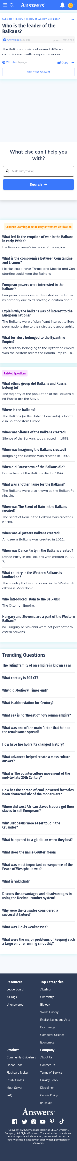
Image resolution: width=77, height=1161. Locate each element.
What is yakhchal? (16, 881)
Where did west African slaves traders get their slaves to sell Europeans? (38, 808)
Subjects (7, 18)
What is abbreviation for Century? (28, 703)
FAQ (9, 1095)
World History (49, 1012)
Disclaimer (47, 1088)
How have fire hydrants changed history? (33, 744)
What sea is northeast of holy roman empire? (36, 715)
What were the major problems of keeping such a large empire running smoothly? (38, 941)
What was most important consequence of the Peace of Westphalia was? (37, 867)
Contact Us (47, 1065)
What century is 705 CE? (20, 678)
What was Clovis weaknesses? (25, 927)
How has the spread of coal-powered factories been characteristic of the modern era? (38, 792)
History (19, 18)
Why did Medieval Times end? (25, 690)
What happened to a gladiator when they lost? (37, 840)
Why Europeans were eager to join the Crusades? (31, 825)
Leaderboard (15, 989)
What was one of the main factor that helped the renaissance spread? (36, 730)
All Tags (12, 997)
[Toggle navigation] (5, 5)
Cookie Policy (49, 1095)
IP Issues (46, 1103)
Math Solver (14, 1088)
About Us (46, 1057)
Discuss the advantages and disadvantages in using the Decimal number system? (37, 896)
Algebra (45, 989)
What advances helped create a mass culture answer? (36, 759)
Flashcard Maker (17, 1072)
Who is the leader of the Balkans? (28, 29)
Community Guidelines (21, 1057)
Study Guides (15, 1080)
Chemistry (47, 997)
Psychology (47, 1027)
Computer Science (52, 1035)
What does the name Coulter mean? (29, 852)
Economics (47, 1042)
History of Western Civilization (43, 18)
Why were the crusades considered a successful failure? (30, 912)
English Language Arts (55, 1020)
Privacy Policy (49, 1080)
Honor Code (15, 1065)
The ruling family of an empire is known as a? (36, 665)
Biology (45, 1004)
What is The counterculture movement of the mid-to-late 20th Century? (36, 775)
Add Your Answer (38, 72)
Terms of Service (51, 1072)
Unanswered (15, 1004)
